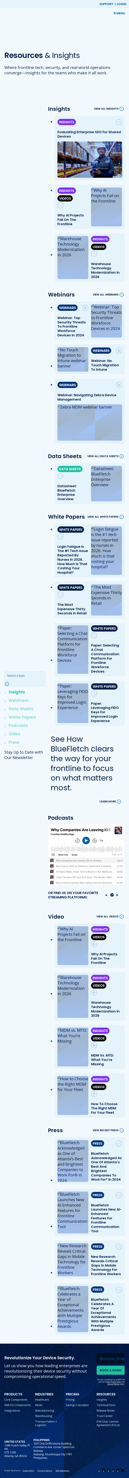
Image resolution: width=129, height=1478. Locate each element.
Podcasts (18, 725)
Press (14, 742)
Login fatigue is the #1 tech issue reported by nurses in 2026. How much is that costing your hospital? (72, 559)
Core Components (15, 1399)
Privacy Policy (28, 1470)
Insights (17, 692)
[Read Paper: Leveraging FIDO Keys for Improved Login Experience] (94, 693)
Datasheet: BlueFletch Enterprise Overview (67, 492)
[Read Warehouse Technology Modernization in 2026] (94, 254)
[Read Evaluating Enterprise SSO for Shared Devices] (119, 122)
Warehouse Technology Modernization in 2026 (105, 270)
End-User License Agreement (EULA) (108, 1423)
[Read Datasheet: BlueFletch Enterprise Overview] (60, 476)
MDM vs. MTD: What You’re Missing (102, 1059)
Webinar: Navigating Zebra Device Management (86, 397)
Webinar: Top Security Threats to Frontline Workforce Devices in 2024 (71, 327)
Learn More (108, 801)
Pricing (70, 1399)
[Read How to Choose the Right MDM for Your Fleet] (94, 1094)
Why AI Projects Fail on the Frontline (70, 219)
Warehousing (43, 1416)
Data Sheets (21, 709)
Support (106, 4)
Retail (38, 1405)
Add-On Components (17, 1405)
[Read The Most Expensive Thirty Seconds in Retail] (60, 595)
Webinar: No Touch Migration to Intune (105, 365)
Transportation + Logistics (46, 1423)
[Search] (8, 684)
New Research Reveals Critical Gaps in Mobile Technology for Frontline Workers (106, 1265)
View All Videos (107, 917)
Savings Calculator (77, 1405)
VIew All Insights (106, 109)
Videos (65, 198)
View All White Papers (103, 517)
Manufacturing (44, 1410)
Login (121, 4)
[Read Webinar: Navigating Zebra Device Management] (119, 385)
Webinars (18, 700)
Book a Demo (111, 1370)
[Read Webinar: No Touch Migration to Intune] (119, 351)
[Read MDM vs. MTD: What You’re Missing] (94, 1045)
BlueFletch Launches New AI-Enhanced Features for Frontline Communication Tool (106, 1218)
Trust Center (105, 1416)
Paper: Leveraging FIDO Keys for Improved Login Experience (105, 712)
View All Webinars (106, 295)
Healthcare (42, 1399)
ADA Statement (62, 1470)
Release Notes (106, 1410)
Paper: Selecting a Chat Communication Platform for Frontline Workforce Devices (105, 658)
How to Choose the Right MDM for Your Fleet (104, 1108)
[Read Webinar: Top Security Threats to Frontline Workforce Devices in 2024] (85, 308)
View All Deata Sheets (103, 456)
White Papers (22, 717)
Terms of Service (44, 1470)
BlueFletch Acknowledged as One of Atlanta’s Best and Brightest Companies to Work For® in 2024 (106, 1166)
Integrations (12, 1410)
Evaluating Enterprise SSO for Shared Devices (89, 134)
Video (14, 734)
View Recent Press (106, 1130)
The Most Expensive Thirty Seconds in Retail (72, 609)
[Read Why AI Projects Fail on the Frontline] (60, 205)
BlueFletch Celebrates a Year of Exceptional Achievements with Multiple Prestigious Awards (103, 1314)
